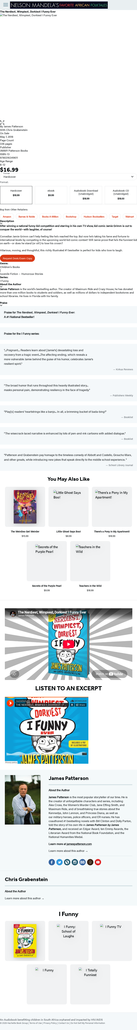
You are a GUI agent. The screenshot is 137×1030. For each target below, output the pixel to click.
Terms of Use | (36, 1022)
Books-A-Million (50, 216)
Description (7, 221)
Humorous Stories (32, 274)
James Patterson (13, 126)
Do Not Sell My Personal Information (88, 1022)
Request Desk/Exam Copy (17, 258)
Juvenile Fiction (9, 274)
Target (115, 216)
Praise (3, 302)
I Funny (4, 281)
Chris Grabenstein (26, 879)
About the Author (10, 284)
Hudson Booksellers (94, 216)
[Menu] (5, 4)
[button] (68, 123)
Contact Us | (64, 1022)
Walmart (129, 216)
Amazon (7, 216)
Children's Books (10, 267)
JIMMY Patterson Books (14, 150)
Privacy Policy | (50, 1022)
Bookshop (71, 216)
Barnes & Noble (27, 216)
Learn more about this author (67, 851)
